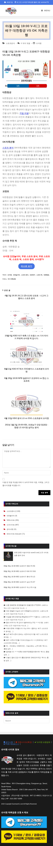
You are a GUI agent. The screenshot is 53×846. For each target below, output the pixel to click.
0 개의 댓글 (25, 43)
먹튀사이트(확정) (24, 742)
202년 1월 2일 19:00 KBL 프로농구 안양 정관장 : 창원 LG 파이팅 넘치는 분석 (26, 426)
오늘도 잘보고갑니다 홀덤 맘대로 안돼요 (20, 657)
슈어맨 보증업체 (43, 742)
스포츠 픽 (39, 275)
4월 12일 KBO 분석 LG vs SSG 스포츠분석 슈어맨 (26, 418)
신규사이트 (11, 525)
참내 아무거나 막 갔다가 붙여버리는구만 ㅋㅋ (22, 623)
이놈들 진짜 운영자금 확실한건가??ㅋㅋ (20, 617)
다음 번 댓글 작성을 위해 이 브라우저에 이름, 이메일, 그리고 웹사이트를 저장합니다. (25, 483)
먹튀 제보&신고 (12, 744)
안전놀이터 (16, 275)
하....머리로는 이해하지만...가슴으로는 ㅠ (21, 646)
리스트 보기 (26, 266)
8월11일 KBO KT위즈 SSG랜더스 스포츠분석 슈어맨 (26, 370)
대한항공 (46, 275)
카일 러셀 (24, 113)
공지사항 (10, 529)
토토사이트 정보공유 (14, 534)
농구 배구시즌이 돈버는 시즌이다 (18, 634)
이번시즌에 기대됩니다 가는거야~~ (19, 628)
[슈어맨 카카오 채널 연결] (26, 697)
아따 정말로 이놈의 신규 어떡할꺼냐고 (20, 611)
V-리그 (4, 279)
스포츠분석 (10, 43)
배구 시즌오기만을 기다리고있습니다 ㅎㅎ (21, 640)
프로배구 (32, 275)
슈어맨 (39, 43)
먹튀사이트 (11, 520)
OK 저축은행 (12, 279)
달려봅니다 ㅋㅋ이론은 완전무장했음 (19, 652)
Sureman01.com (17, 804)
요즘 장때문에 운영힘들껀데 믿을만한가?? (21, 605)
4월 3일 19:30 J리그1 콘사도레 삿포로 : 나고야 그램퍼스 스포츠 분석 (26, 297)
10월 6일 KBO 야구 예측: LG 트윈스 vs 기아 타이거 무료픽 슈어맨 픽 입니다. (26, 337)
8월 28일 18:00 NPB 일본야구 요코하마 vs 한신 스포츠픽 (26, 379)
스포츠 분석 (8, 148)
